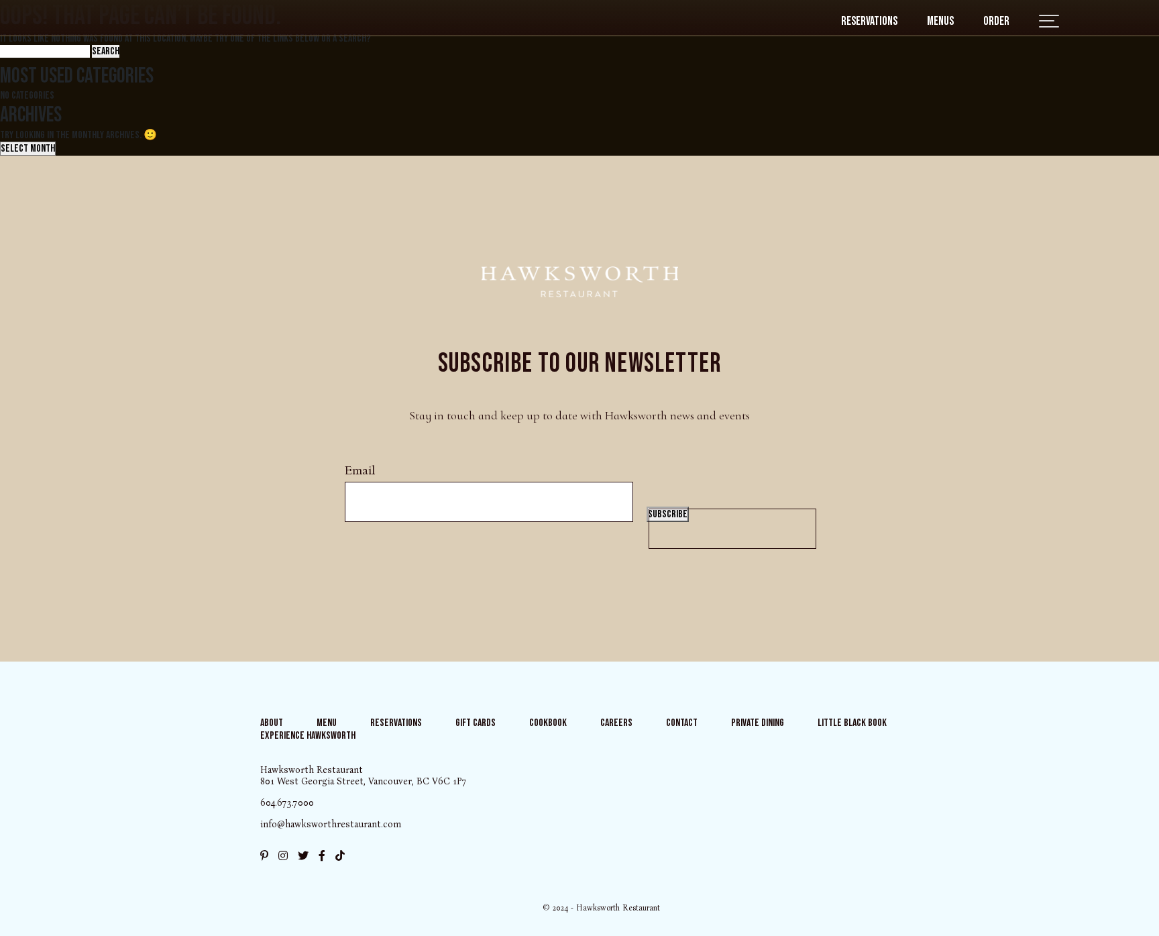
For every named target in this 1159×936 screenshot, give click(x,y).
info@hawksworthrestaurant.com (330, 824)
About (271, 723)
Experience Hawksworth (307, 735)
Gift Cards (475, 723)
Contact (682, 723)
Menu (327, 723)
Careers (616, 723)
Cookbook (548, 723)
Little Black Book (852, 723)
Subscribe (667, 514)
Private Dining (757, 723)
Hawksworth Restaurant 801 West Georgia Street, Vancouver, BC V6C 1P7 (363, 775)
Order (996, 21)
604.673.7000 (287, 803)
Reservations (869, 21)
